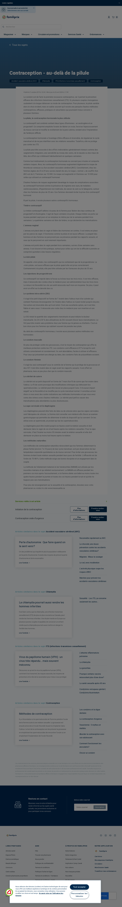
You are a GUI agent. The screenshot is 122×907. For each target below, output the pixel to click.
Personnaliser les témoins (79, 895)
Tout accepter (79, 887)
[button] (9, 892)
